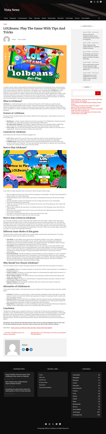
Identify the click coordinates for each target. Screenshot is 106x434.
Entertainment (77, 388)
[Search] (98, 93)
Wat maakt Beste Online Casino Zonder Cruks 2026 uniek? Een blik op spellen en (91, 67)
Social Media (77, 409)
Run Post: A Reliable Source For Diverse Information (13, 333)
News (74, 401)
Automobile (76, 375)
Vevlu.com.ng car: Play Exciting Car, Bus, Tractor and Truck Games (31, 328)
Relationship (76, 404)
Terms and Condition (45, 387)
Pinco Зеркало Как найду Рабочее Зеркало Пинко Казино (91, 46)
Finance (75, 391)
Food (74, 393)
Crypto (75, 383)
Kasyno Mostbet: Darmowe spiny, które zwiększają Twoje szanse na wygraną (91, 37)
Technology (76, 412)
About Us (42, 377)
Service (75, 407)
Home (6, 18)
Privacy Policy (43, 382)
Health (75, 399)
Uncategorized (77, 415)
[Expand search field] (99, 18)
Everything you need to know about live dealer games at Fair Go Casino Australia (91, 56)
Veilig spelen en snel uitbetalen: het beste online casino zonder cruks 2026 (90, 77)
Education (76, 385)
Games (5, 24)
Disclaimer (42, 385)
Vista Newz (11, 10)
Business (75, 380)
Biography (76, 377)
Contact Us (42, 380)
